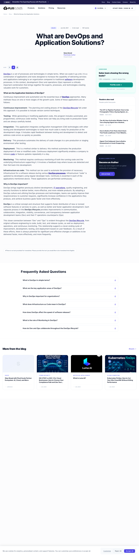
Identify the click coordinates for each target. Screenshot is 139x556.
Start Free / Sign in (121, 8)
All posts (131, 349)
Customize (107, 551)
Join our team (105, 174)
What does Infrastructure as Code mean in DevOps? (44, 304)
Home (5, 14)
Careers (125, 2)
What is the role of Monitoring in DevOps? (40, 320)
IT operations (59, 188)
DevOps (7, 74)
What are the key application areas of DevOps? (42, 288)
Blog (108, 2)
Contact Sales (116, 2)
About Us (133, 2)
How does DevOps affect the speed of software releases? (46, 312)
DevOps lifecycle (70, 108)
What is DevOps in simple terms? (36, 280)
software (69, 79)
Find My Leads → (116, 85)
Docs (103, 2)
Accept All (129, 551)
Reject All (118, 551)
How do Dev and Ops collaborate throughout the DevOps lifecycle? (50, 328)
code (12, 154)
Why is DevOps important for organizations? (41, 296)
